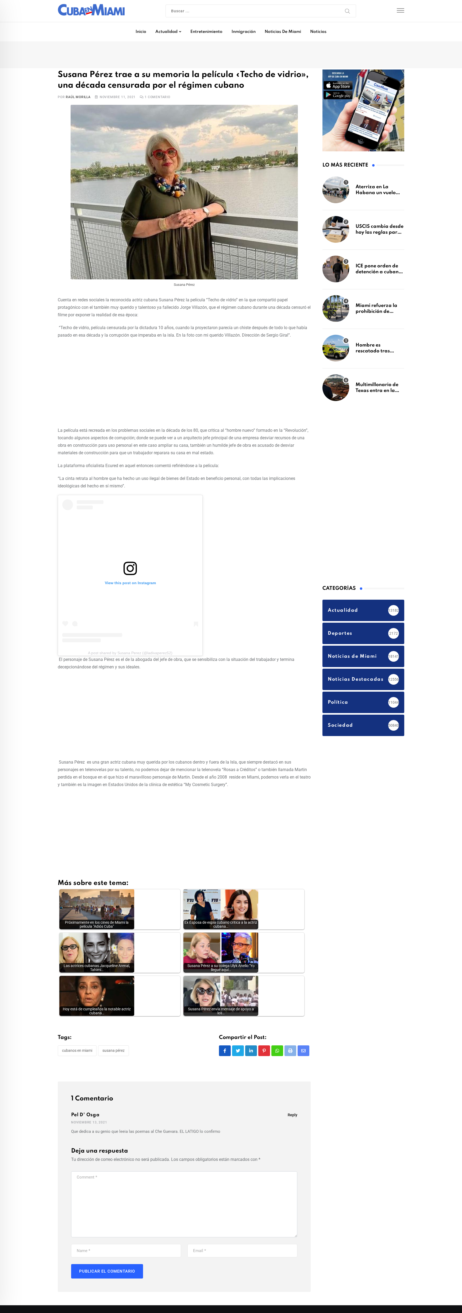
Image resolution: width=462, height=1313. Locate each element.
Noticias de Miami (283, 32)
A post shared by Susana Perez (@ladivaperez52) (130, 654)
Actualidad (166, 32)
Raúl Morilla (78, 98)
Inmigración (244, 32)
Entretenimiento (206, 32)
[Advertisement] (184, 383)
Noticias (318, 32)
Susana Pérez (113, 1052)
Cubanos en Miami (77, 1052)
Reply (292, 1116)
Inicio (141, 32)
